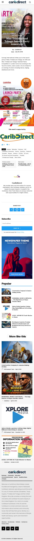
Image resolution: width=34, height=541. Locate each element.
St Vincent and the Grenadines (10, 155)
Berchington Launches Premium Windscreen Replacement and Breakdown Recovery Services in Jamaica (21, 324)
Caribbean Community (8, 151)
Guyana (10, 153)
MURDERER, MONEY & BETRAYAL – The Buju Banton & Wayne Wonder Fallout (22, 299)
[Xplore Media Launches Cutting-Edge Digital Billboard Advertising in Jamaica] (6, 308)
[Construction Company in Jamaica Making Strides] (6, 291)
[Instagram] (8, 528)
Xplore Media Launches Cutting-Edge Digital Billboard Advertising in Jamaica (21, 308)
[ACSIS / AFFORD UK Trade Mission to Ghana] (6, 316)
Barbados (14, 149)
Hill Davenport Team (9, 369)
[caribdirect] (17, 176)
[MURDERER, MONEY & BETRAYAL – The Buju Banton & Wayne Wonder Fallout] (6, 300)
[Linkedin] (12, 528)
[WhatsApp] (22, 209)
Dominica (22, 151)
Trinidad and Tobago (7, 157)
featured (28, 151)
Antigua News (17, 35)
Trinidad (22, 155)
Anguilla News (24, 33)
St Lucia (26, 153)
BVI (25, 149)
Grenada (4, 153)
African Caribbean (9, 33)
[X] (15, 209)
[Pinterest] (19, 209)
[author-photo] (3, 369)
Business (20, 149)
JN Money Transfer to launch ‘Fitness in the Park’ (8, 165)
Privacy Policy (20, 232)
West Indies (18, 157)
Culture (17, 151)
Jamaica (15, 153)
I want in (16, 228)
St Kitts (21, 153)
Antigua (9, 149)
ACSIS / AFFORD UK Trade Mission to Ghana (16, 460)
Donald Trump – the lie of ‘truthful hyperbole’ (24, 164)
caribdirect (18, 49)
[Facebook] (11, 209)
